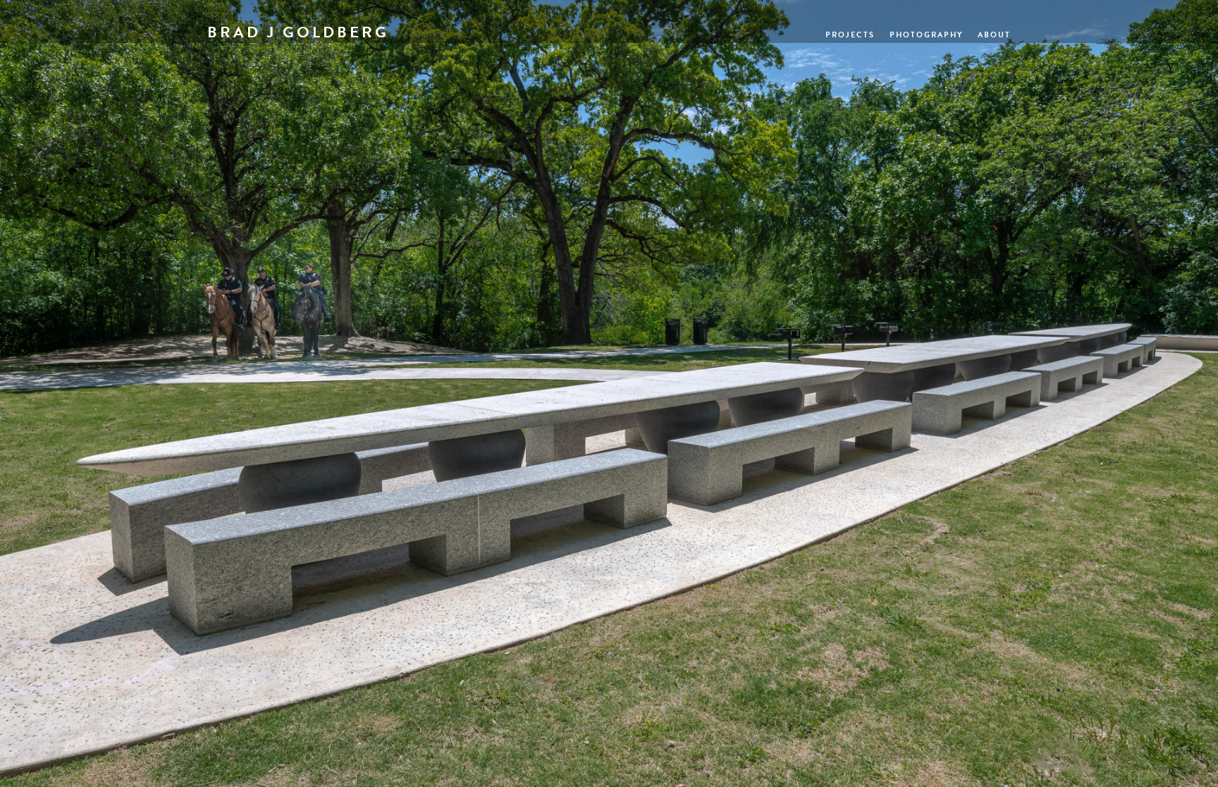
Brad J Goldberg (298, 32)
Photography (926, 35)
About (994, 35)
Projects (850, 35)
